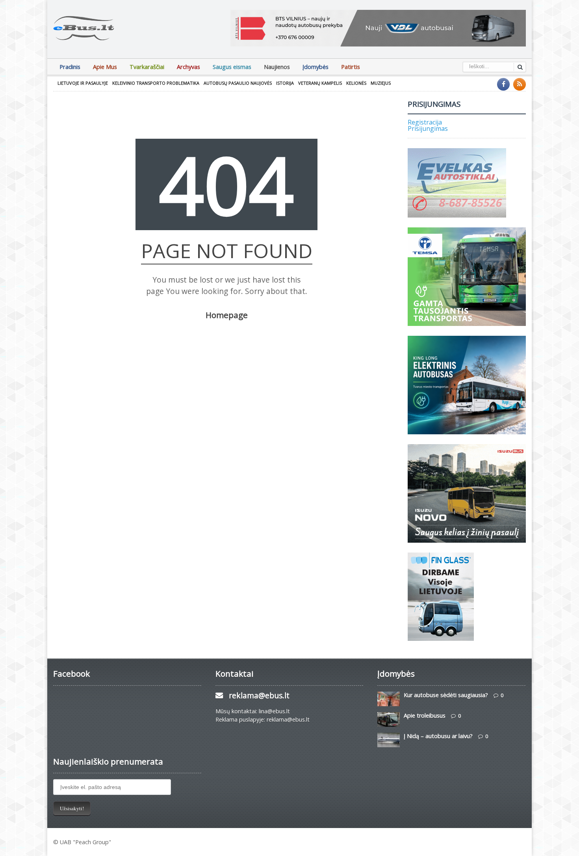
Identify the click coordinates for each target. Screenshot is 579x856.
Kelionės (356, 83)
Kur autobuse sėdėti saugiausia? (446, 695)
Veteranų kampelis (320, 83)
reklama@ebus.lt (259, 695)
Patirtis (350, 67)
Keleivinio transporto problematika (155, 83)
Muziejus (381, 83)
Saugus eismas (232, 67)
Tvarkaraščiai (147, 67)
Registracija (425, 122)
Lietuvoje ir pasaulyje (83, 83)
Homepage (227, 315)
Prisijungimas (428, 128)
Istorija (285, 83)
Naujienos (277, 67)
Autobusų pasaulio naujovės (238, 83)
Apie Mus (105, 67)
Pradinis (69, 67)
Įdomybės (315, 67)
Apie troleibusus (424, 715)
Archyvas (188, 67)
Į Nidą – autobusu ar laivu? (438, 736)
